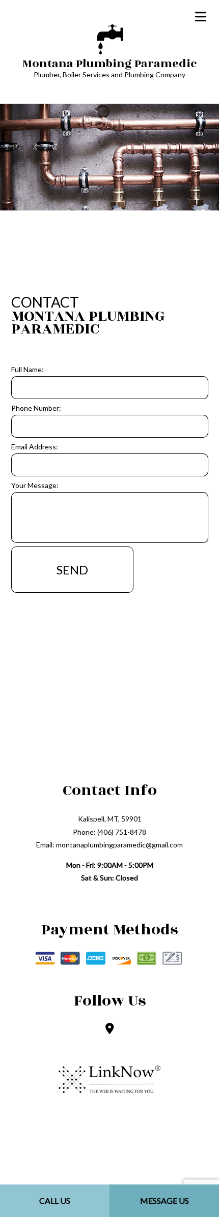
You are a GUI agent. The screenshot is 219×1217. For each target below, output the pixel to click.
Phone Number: (36, 408)
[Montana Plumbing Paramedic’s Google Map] (109, 1029)
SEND (72, 569)
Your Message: (35, 485)
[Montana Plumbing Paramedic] (110, 38)
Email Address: (34, 446)
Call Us (54, 1200)
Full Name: (27, 369)
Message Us (164, 1200)
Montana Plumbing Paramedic (109, 63)
